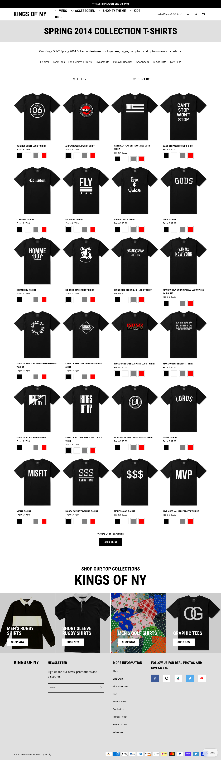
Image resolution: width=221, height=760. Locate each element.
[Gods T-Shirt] (183, 190)
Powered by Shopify (42, 754)
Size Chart (118, 678)
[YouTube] (202, 678)
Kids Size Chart (120, 686)
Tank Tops (59, 62)
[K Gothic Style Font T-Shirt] (86, 261)
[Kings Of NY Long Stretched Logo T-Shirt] (86, 408)
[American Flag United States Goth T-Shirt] (134, 117)
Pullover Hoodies (122, 62)
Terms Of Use (120, 724)
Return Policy (120, 701)
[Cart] (203, 14)
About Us (117, 671)
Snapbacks (142, 62)
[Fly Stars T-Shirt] (86, 190)
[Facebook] (155, 678)
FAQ (115, 693)
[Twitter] (190, 678)
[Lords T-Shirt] (183, 408)
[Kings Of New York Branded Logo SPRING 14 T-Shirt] (183, 261)
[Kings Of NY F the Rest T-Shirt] (183, 335)
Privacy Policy (120, 716)
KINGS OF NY (27, 754)
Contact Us (118, 709)
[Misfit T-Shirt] (37, 482)
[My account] (196, 14)
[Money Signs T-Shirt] (134, 482)
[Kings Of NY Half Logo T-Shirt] (37, 408)
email (53, 687)
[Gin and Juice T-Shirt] (134, 190)
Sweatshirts (102, 62)
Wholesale (118, 732)
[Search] (188, 14)
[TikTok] (178, 678)
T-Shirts (44, 62)
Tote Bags (175, 62)
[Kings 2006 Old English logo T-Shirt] (134, 261)
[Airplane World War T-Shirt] (86, 117)
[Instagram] (166, 678)
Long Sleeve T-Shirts (80, 62)
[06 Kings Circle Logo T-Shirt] (37, 117)
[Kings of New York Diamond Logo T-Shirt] (86, 335)
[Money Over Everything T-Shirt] (86, 482)
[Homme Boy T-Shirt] (37, 261)
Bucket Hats (159, 62)
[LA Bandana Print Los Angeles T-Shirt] (134, 408)
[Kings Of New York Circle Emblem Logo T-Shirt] (37, 335)
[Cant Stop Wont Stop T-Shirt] (183, 117)
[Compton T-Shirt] (37, 190)
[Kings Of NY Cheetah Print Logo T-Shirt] (134, 335)
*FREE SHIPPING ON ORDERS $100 (110, 3)
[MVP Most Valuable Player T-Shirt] (183, 482)
